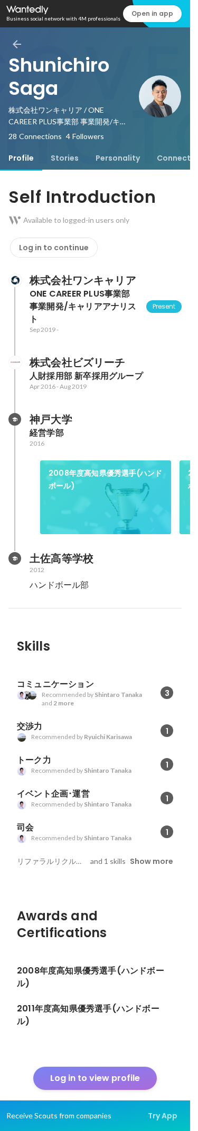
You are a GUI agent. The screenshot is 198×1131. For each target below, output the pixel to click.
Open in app (152, 13)
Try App (162, 1115)
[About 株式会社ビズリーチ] (14, 362)
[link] (105, 497)
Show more (151, 861)
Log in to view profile (95, 1078)
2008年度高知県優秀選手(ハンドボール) (105, 479)
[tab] (21, 158)
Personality (118, 158)
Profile (21, 158)
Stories (65, 158)
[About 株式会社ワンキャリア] (14, 280)
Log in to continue (54, 247)
